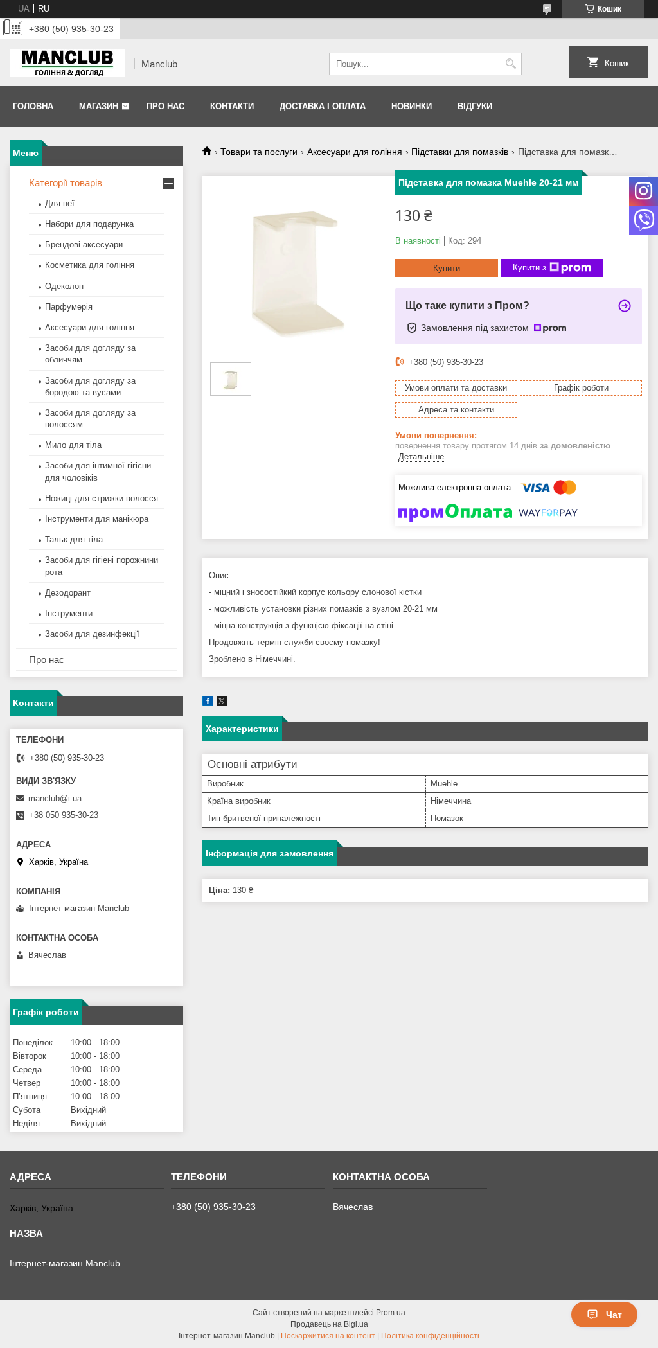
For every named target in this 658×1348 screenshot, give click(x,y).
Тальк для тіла (74, 539)
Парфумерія (69, 307)
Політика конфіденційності (430, 1335)
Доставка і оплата (323, 106)
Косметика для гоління (89, 265)
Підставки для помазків (459, 151)
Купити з (529, 267)
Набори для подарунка (89, 224)
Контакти (232, 106)
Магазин (98, 106)
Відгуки (475, 106)
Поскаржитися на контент (328, 1335)
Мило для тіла (73, 445)
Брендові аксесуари (84, 244)
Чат (614, 1314)
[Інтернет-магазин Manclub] (67, 64)
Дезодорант (68, 593)
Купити (446, 268)
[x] (222, 703)
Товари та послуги (259, 151)
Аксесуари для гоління (354, 151)
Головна (33, 106)
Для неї (60, 203)
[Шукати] (510, 64)
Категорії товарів (65, 182)
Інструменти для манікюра (96, 519)
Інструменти (69, 613)
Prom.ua (390, 1312)
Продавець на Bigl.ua (329, 1324)
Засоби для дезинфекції (92, 634)
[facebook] (207, 703)
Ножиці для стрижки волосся (101, 498)
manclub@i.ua (55, 798)
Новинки (411, 106)
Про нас (165, 106)
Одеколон (64, 286)
